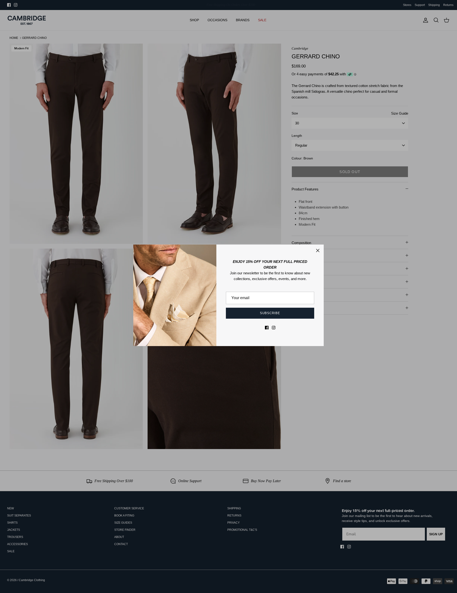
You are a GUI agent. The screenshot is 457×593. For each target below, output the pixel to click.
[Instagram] (273, 327)
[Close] (318, 250)
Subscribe (270, 313)
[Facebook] (266, 327)
